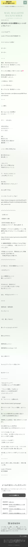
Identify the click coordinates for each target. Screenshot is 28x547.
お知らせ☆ (11, 502)
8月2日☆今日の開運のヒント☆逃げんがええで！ (17, 505)
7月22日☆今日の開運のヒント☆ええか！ (17, 509)
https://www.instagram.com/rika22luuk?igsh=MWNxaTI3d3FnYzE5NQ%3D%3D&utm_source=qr (14, 202)
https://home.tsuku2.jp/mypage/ (11, 403)
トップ (2, 6)
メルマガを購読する (14, 495)
